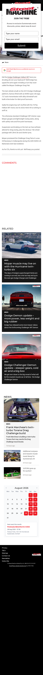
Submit (21, 45)
